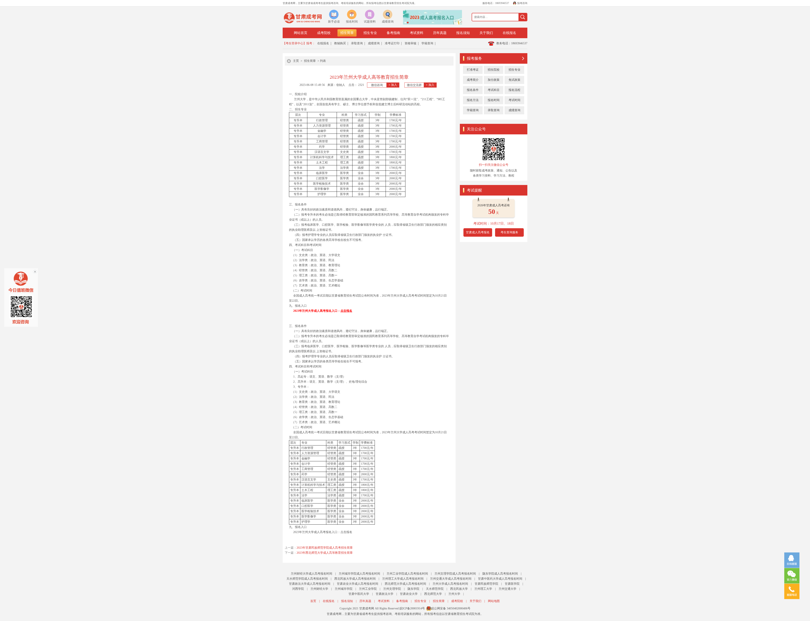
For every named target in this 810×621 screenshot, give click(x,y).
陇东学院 (413, 588)
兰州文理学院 (392, 588)
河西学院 (298, 588)
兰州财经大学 (319, 588)
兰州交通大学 (507, 588)
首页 (313, 601)
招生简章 (347, 33)
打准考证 (473, 69)
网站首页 (300, 33)
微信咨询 (384, 85)
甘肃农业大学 (409, 593)
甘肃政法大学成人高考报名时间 (309, 583)
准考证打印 (392, 43)
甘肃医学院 (512, 583)
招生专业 (370, 33)
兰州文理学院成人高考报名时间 (455, 573)
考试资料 (416, 33)
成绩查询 (374, 43)
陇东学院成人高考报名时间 (500, 573)
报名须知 (463, 33)
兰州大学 (454, 593)
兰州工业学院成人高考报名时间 (407, 573)
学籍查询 (427, 43)
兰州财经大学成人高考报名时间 (311, 573)
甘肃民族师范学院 (486, 583)
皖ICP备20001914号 (412, 608)
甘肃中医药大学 (358, 593)
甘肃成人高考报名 (478, 232)
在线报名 (509, 33)
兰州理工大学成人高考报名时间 (403, 578)
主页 (296, 60)
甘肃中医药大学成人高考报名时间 (500, 578)
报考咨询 (522, 3)
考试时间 (514, 100)
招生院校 (494, 69)
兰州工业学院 (368, 588)
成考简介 (473, 79)
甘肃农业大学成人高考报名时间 (357, 583)
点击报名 (346, 532)
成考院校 (324, 33)
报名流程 (514, 90)
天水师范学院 (435, 588)
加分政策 (494, 79)
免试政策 (514, 79)
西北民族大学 (459, 588)
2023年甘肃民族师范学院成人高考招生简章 (325, 547)
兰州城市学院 (343, 588)
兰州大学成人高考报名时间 (450, 583)
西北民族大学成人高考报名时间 (355, 578)
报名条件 (473, 90)
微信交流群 (421, 85)
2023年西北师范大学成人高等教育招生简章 (325, 552)
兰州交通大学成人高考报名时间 (450, 578)
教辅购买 (340, 43)
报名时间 (494, 100)
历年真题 (440, 33)
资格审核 (410, 43)
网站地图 (494, 601)
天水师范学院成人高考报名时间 (307, 578)
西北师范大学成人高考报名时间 (405, 583)
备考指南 (393, 33)
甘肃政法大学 (384, 593)
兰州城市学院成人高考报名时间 (359, 573)
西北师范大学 (433, 593)
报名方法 (473, 100)
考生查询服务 (509, 232)
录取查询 (357, 43)
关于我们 (486, 33)
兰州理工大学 (483, 588)
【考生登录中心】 (294, 43)
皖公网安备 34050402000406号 (450, 608)
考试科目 (494, 90)
